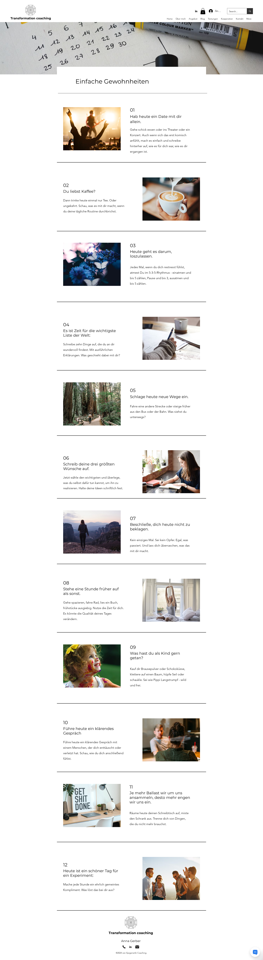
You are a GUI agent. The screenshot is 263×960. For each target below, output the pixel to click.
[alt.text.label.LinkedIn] (196, 11)
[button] (202, 11)
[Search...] (250, 11)
